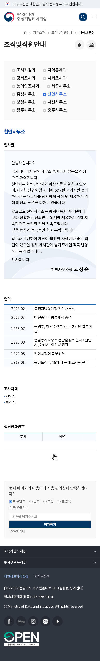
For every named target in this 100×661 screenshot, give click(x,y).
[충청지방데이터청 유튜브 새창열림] (57, 621)
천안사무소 (86, 33)
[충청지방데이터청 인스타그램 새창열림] (33, 621)
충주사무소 (57, 110)
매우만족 (19, 501)
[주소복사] (79, 45)
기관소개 (39, 33)
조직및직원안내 (62, 33)
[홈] (25, 32)
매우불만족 (20, 508)
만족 (36, 501)
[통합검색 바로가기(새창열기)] (83, 17)
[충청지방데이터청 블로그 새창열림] (21, 621)
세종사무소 (60, 86)
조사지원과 (26, 70)
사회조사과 (57, 78)
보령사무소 (26, 102)
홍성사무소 (26, 94)
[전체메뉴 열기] (91, 17)
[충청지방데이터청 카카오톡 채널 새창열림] (45, 621)
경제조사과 (26, 78)
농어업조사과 (28, 86)
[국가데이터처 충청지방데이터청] (25, 17)
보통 (51, 501)
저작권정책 (42, 577)
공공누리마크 (21, 638)
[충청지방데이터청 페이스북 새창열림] (9, 621)
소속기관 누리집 (13, 551)
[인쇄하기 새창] (91, 45)
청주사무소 (26, 110)
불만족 (66, 501)
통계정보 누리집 (13, 562)
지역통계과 (57, 70)
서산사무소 (57, 102)
